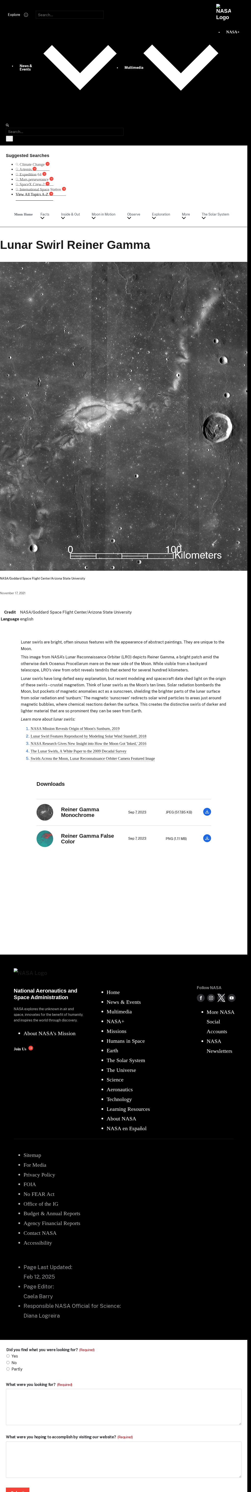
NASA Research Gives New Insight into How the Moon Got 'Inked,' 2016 (88, 743)
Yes (15, 1356)
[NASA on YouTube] (232, 998)
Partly (17, 1369)
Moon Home (23, 214)
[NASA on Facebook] (201, 998)
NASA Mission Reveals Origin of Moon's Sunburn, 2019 (75, 729)
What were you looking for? (39, 1385)
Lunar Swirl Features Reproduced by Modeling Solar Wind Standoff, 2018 (88, 736)
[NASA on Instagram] (211, 998)
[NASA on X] (221, 998)
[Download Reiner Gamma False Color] (207, 841)
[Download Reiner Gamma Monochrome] (207, 814)
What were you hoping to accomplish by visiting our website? (69, 1437)
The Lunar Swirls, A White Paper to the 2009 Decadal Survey (78, 751)
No (14, 1362)
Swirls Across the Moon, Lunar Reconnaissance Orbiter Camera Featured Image (93, 758)
